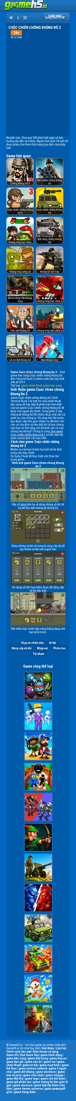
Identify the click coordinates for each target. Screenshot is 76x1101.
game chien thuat (31, 385)
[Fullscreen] (25, 17)
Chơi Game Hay (29, 1055)
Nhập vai (42, 648)
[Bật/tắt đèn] (18, 17)
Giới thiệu (48, 1048)
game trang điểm (25, 1092)
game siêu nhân (33, 1075)
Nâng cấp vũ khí (22, 648)
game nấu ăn (33, 1061)
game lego (32, 1078)
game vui (50, 1061)
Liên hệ (60, 1048)
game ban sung (52, 385)
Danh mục (55, 16)
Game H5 (12, 1055)
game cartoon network (33, 1068)
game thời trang (38, 1058)
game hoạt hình (50, 1065)
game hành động (51, 1055)
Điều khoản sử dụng (45, 1051)
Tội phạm (38, 653)
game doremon (46, 1071)
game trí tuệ (30, 1065)
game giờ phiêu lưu (18, 1082)
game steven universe (28, 1088)
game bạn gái (14, 1061)
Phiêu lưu (59, 648)
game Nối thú (14, 1078)
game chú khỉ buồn (53, 1078)
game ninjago (55, 1075)
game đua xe (58, 1058)
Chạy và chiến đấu (32, 642)
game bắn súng (16, 1058)
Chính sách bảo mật (18, 1051)
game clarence (22, 1085)
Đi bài (52, 642)
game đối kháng (24, 1071)
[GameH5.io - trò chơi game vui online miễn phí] (26, 9)
